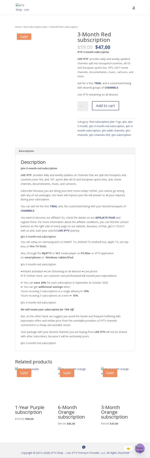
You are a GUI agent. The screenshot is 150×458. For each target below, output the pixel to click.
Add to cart (105, 105)
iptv (125, 121)
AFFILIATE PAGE (105, 217)
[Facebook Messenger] (83, 447)
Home (18, 26)
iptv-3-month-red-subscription (106, 126)
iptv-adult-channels (113, 130)
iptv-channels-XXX (99, 135)
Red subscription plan (36, 26)
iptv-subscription (121, 135)
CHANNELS (111, 87)
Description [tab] (26, 151)
